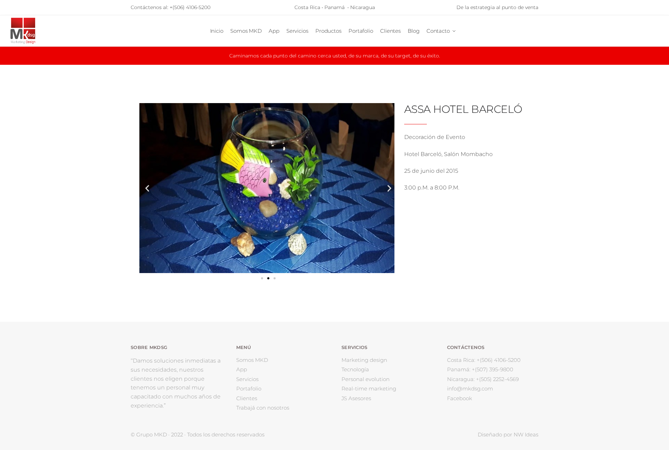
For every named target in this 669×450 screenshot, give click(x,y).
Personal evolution (365, 379)
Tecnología (355, 369)
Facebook (459, 398)
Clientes (246, 398)
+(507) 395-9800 (480, 369)
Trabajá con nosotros (262, 407)
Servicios (247, 379)
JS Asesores (356, 398)
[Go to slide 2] (268, 278)
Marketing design (364, 360)
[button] (147, 188)
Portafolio (248, 388)
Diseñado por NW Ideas (508, 434)
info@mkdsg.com (470, 388)
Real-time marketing (368, 388)
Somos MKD (252, 360)
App (241, 369)
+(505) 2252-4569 (483, 379)
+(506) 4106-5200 (190, 7)
